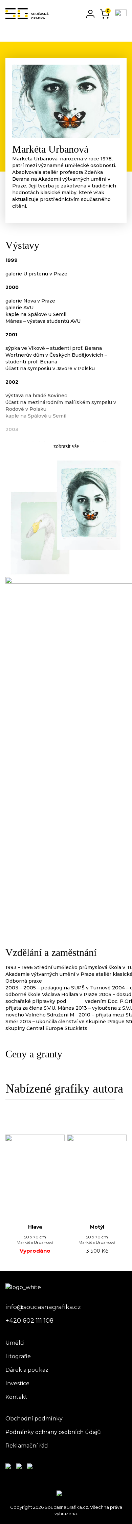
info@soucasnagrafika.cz (43, 1307)
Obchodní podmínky (34, 1418)
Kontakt (16, 1397)
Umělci (14, 1343)
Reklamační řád (26, 1445)
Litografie (18, 1356)
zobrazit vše (66, 446)
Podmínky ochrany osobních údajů (53, 1432)
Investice (17, 1383)
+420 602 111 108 (29, 1320)
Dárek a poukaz (26, 1370)
